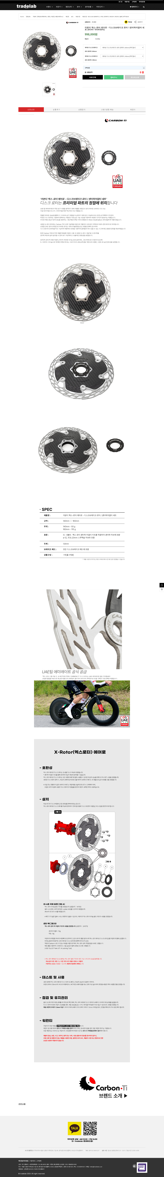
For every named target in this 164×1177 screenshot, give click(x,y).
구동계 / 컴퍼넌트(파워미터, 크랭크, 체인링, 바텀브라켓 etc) (48, 16)
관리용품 (88, 7)
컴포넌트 (69, 7)
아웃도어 (99, 7)
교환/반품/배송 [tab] (107, 109)
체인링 (67, 16)
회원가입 (127, 2)
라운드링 (78, 16)
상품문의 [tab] (82, 109)
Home (22, 16)
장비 (79, 7)
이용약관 (32, 1161)
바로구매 (92, 77)
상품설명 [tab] (31, 109)
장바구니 (113, 77)
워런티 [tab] (133, 109)
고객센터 (134, 2)
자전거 (58, 7)
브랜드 (49, 7)
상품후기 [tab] (56, 109)
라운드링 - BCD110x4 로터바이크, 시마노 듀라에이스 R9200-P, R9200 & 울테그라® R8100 (105, 16)
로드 (72, 16)
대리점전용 (142, 2)
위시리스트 (135, 77)
